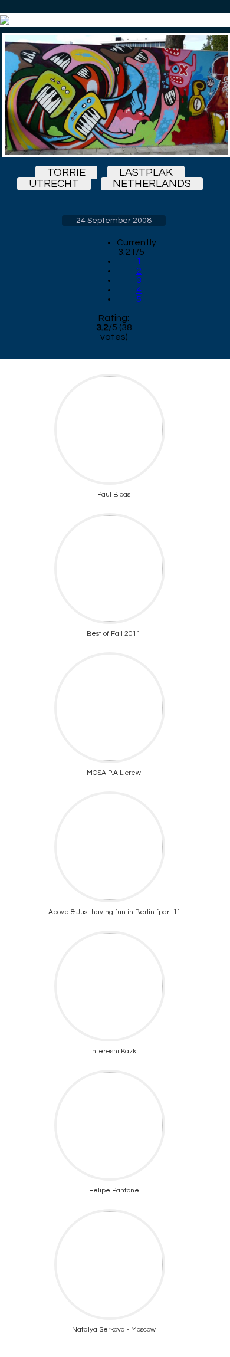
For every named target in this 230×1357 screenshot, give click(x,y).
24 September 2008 (114, 220)
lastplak (146, 172)
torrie (66, 172)
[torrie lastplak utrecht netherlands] (113, 95)
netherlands (152, 183)
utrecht (54, 183)
